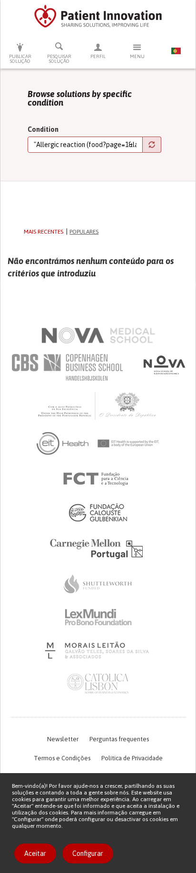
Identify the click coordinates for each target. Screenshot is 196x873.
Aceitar (35, 853)
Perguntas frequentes (119, 739)
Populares (83, 231)
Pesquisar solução (59, 59)
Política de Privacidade (132, 758)
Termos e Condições (62, 758)
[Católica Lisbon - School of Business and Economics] (98, 684)
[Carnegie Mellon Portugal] (98, 548)
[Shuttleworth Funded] (98, 584)
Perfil (98, 56)
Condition (43, 129)
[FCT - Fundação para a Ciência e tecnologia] (98, 479)
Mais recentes (43, 231)
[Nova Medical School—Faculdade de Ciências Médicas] (98, 335)
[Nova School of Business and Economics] (163, 365)
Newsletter (62, 739)
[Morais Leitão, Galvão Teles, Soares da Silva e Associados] (98, 650)
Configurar (87, 853)
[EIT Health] (98, 443)
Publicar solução (20, 59)
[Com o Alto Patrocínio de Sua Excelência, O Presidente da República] (98, 405)
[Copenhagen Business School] (66, 367)
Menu (137, 56)
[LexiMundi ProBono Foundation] (98, 617)
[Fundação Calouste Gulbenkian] (98, 512)
